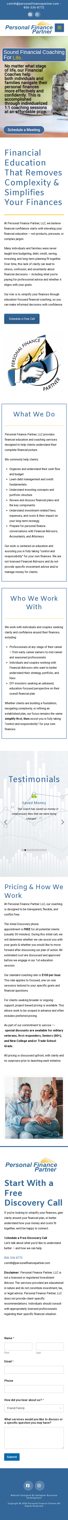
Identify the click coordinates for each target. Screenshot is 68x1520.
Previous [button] (5, 822)
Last (38, 1352)
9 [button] (43, 850)
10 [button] (45, 850)
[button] (59, 27)
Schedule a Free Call (22, 319)
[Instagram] (37, 14)
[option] (34, 807)
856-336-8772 (34, 7)
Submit (12, 1457)
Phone (8, 1380)
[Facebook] (30, 14)
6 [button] (35, 850)
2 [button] (25, 850)
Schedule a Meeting (24, 130)
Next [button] (62, 822)
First (6, 1352)
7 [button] (38, 850)
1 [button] (23, 850)
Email (9, 1361)
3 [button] (28, 850)
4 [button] (30, 850)
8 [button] (40, 850)
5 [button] (33, 850)
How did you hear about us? (24, 1400)
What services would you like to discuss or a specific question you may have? (33, 1421)
